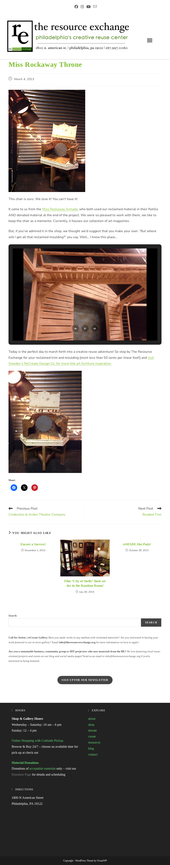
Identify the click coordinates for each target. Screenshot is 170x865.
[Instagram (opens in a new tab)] (82, 7)
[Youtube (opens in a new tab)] (88, 7)
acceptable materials (42, 768)
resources (94, 742)
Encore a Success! (33, 544)
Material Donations (25, 762)
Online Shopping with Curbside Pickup (37, 740)
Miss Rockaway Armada (60, 209)
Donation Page (21, 774)
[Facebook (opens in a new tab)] (76, 7)
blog (91, 748)
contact (92, 754)
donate (92, 730)
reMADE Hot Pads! (137, 544)
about (91, 718)
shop (91, 724)
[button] (149, 40)
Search (12, 615)
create (92, 736)
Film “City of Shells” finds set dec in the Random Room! (85, 583)
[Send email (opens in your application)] (94, 7)
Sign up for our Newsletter (85, 680)
